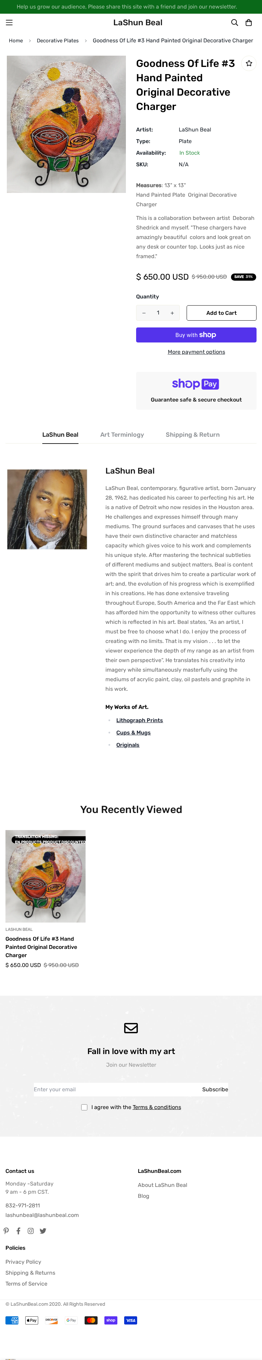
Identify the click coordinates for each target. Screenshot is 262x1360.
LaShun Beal (195, 129)
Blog (143, 1196)
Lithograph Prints (139, 720)
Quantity (147, 296)
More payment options (196, 352)
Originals (128, 745)
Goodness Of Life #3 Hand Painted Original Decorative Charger (41, 947)
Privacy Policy (23, 1262)
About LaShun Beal (162, 1185)
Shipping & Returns (30, 1273)
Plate (185, 141)
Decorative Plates (58, 41)
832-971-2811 (22, 1205)
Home (16, 41)
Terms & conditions (157, 1107)
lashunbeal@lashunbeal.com (42, 1215)
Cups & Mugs (133, 732)
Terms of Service (26, 1283)
